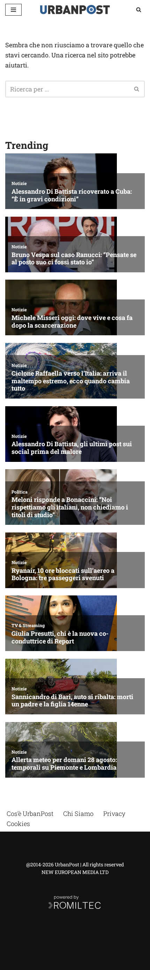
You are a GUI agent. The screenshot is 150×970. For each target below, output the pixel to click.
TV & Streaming (28, 625)
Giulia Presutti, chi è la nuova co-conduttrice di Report (60, 637)
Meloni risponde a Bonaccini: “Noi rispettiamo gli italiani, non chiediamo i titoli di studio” (70, 507)
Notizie (19, 183)
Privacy (114, 813)
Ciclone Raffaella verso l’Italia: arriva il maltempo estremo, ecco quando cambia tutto (71, 381)
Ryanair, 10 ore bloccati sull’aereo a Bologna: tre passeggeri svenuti (63, 574)
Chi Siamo (78, 813)
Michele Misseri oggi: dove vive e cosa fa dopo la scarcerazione (72, 321)
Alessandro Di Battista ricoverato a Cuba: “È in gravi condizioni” (72, 195)
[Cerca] (138, 9)
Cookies (18, 823)
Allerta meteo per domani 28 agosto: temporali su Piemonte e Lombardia (64, 763)
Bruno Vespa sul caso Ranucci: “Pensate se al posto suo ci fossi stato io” (74, 258)
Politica (20, 492)
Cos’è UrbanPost (30, 813)
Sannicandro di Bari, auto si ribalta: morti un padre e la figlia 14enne (72, 700)
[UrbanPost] (75, 9)
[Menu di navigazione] (13, 10)
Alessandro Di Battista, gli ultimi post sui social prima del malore (72, 447)
